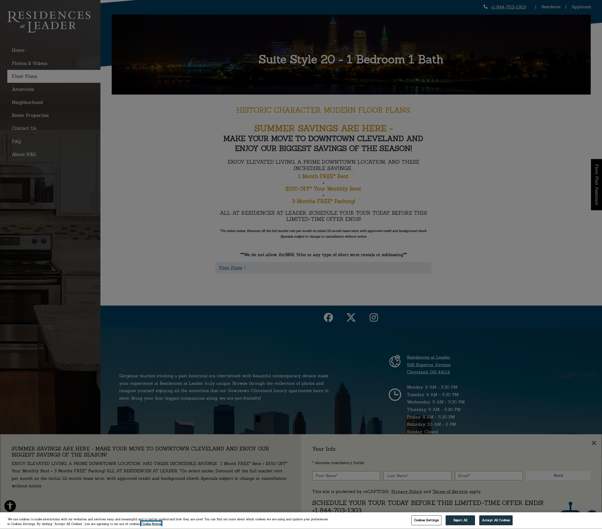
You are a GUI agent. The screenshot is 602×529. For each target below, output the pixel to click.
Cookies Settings (426, 520)
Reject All (460, 520)
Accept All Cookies (496, 520)
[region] (301, 520)
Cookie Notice (151, 524)
